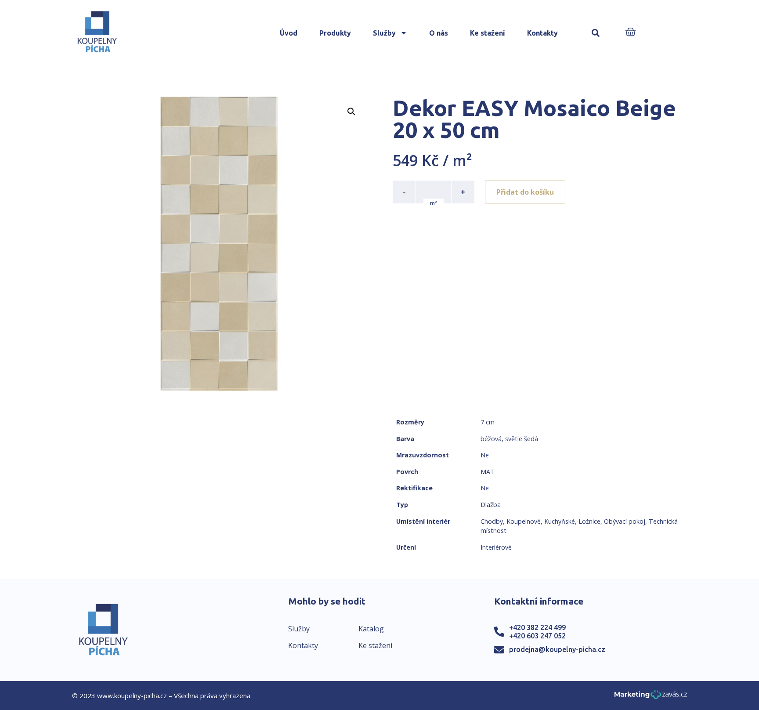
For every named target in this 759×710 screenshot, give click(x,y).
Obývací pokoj (624, 521)
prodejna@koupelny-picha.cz (557, 649)
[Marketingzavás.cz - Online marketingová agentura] (650, 697)
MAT (488, 471)
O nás (438, 33)
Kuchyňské (559, 521)
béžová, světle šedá (509, 439)
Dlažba (491, 504)
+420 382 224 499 (537, 627)
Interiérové (496, 547)
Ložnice (589, 521)
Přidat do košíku (525, 192)
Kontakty (542, 33)
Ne (485, 455)
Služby (384, 33)
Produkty (335, 33)
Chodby (492, 521)
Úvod (288, 33)
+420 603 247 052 (537, 636)
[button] (596, 33)
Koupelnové (523, 521)
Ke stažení (487, 33)
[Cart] (630, 32)
